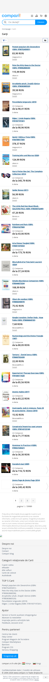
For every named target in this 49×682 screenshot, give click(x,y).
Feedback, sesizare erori (12, 623)
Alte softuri (7, 570)
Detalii (14, 59)
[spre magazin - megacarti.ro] (6, 51)
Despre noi (6, 548)
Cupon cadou (8, 565)
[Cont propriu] (46, 16)
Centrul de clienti (9, 634)
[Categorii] (32, 16)
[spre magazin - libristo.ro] (6, 210)
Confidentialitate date (11, 670)
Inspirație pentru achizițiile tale (16, 620)
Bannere (5, 644)
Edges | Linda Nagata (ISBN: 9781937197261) (21, 603)
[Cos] (41, 16)
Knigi (38, 663)
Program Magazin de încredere (15, 639)
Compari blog (8, 553)
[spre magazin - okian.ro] (6, 69)
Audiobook (6, 575)
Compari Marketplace (11, 642)
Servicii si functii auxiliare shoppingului (19, 615)
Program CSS (7, 647)
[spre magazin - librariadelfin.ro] (6, 321)
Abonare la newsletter (11, 617)
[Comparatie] (37, 16)
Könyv (28, 663)
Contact (5, 551)
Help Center (7, 636)
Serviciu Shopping (10, 650)
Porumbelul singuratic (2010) (14, 601)
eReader (5, 567)
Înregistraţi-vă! (10, 656)
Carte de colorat (9, 573)
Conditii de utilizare (31, 670)
